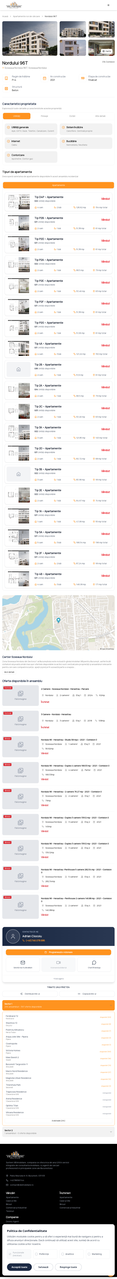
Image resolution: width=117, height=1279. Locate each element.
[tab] (16, 116)
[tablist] (58, 116)
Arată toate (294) (58, 1120)
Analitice (69, 1254)
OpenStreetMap (108, 649)
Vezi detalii (9, 672)
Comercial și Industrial (16, 1207)
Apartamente (12, 1197)
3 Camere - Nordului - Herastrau (56, 714)
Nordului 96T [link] (51, 16)
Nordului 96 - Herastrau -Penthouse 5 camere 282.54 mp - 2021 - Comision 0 (76, 871)
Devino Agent (12, 1221)
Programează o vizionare (60, 952)
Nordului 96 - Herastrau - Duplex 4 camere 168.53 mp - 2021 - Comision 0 (75, 765)
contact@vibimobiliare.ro (22, 1184)
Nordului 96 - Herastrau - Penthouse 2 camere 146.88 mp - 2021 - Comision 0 (76, 900)
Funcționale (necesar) (18, 1254)
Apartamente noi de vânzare (26, 16)
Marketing (97, 1254)
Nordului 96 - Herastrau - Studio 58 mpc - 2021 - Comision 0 (69, 739)
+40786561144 (17, 1180)
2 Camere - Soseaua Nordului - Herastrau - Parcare (65, 689)
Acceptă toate (19, 1267)
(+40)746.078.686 (35, 940)
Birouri (9, 1204)
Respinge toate (68, 1267)
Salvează (43, 1267)
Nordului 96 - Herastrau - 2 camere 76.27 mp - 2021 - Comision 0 (71, 791)
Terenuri (10, 1211)
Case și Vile (11, 1200)
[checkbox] (10, 1254)
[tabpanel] (58, 143)
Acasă (5, 16)
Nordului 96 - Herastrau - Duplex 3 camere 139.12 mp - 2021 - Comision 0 (75, 817)
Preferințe (44, 1254)
